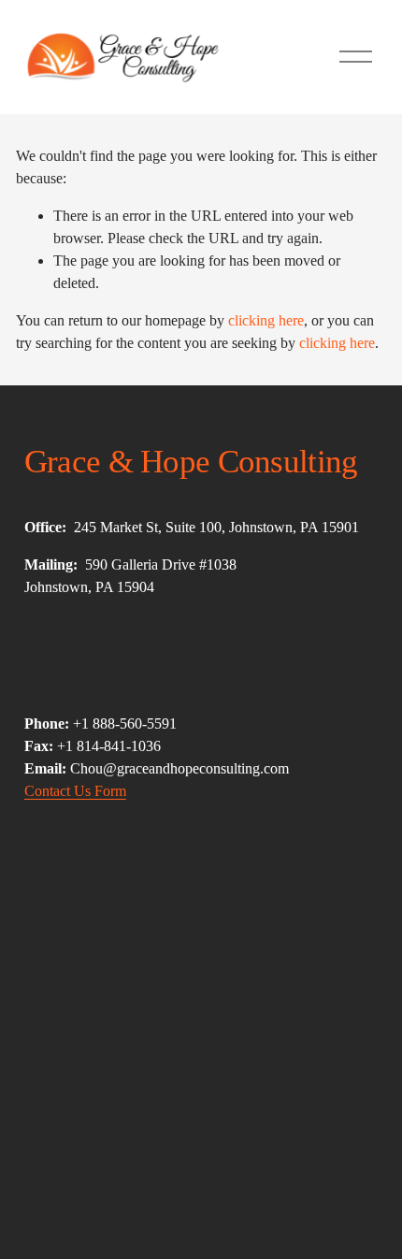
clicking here (266, 320)
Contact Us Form (75, 791)
